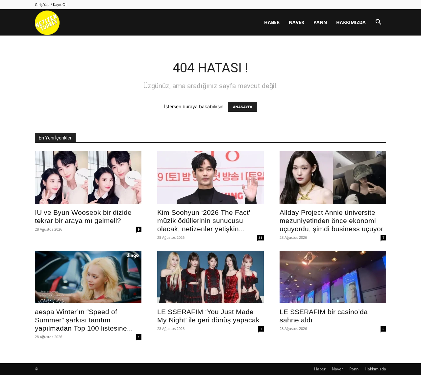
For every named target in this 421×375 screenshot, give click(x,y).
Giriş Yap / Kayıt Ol (50, 4)
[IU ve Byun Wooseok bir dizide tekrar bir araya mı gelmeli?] (88, 177)
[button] (378, 23)
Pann (320, 22)
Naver (296, 22)
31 (260, 237)
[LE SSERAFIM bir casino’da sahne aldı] (333, 277)
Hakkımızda (351, 22)
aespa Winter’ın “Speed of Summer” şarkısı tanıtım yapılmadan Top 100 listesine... (84, 320)
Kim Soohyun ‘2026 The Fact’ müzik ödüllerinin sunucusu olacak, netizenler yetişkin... (203, 221)
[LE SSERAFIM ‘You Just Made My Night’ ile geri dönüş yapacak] (210, 277)
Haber (272, 22)
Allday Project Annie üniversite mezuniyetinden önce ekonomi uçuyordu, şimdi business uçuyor (331, 221)
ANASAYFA (242, 107)
